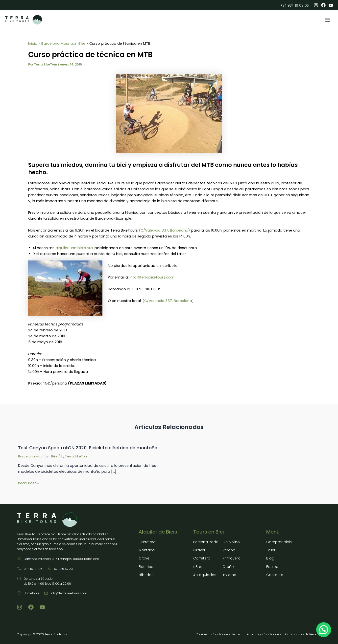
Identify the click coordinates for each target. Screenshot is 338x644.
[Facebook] (323, 5)
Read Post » (28, 483)
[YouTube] (331, 5)
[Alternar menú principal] (327, 19)
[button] (323, 629)
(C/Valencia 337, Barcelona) (164, 230)
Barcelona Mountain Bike (38, 456)
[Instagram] (316, 5)
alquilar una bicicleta (74, 247)
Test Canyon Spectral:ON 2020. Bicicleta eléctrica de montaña (87, 448)
